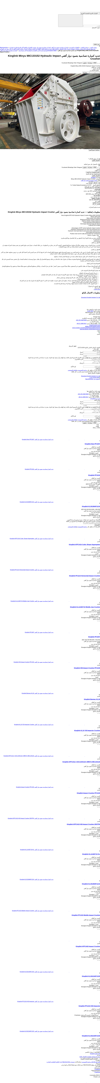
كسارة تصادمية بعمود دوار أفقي (89, 180)
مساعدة (94, 1056)
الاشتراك (97, 525)
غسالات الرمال (28, 49)
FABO (54, 50)
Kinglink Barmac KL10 (92, 699)
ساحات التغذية (20, 49)
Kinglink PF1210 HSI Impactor (89, 1006)
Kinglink (93, 177)
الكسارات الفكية (28, 47)
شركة (81, 354)
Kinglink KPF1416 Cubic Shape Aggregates (84, 544)
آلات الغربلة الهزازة (18, 47)
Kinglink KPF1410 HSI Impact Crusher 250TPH (83, 824)
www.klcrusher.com (94, 325)
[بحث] (70, 20)
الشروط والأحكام (95, 1062)
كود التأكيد (73, 366)
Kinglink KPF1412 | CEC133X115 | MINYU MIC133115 (81, 762)
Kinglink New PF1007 (92, 444)
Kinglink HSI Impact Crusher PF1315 (87, 668)
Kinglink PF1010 (94, 475)
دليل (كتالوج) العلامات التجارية (54, 1062)
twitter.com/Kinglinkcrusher (92, 326)
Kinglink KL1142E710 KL (91, 854)
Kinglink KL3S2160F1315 (91, 976)
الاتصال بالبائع (95, 160)
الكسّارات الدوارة (36, 49)
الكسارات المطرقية (32, 50)
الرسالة (82, 363)
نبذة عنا (98, 1056)
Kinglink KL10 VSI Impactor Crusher (87, 730)
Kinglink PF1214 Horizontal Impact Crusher (84, 576)
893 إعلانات (90, 311)
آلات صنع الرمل (22, 50)
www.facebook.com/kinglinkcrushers (90, 329)
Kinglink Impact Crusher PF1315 (88, 793)
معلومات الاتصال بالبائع (85, 1056)
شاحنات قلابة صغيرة (84, 49)
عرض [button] (88, 320)
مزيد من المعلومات (95, 398)
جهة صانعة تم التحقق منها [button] (93, 309)
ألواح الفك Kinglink (95, 1053)
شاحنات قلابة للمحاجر (64, 49)
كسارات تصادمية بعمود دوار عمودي (41, 47)
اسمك (81, 352)
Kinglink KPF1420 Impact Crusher (88, 946)
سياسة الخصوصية (82, 370)
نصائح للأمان (97, 289)
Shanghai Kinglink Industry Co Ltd (90, 297)
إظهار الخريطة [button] (72, 346)
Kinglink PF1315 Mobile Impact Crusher (86, 915)
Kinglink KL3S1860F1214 (91, 506)
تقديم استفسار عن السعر (92, 172)
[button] (50, 35)
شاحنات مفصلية (75, 49)
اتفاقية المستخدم (72, 370)
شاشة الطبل (44, 49)
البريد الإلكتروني (79, 359)
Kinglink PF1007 (94, 637)
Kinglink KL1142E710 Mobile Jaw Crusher (85, 607)
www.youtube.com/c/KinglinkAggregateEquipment (86, 327)
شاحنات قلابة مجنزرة (53, 49)
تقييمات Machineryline (68, 1062)
